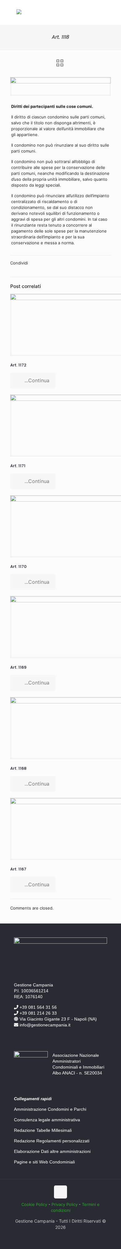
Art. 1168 (18, 768)
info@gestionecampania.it (44, 1024)
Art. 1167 (18, 869)
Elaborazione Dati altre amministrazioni (52, 1151)
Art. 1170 (18, 566)
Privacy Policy (65, 1204)
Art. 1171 (17, 466)
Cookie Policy (34, 1204)
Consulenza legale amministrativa (47, 1119)
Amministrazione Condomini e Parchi (50, 1109)
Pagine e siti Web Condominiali (44, 1161)
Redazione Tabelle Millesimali (43, 1130)
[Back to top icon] (60, 1191)
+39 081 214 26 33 (37, 1013)
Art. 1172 (18, 365)
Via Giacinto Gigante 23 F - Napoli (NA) (57, 1018)
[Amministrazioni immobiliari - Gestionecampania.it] (18, 12)
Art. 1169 (18, 667)
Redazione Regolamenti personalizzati (51, 1140)
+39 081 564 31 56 (37, 1007)
